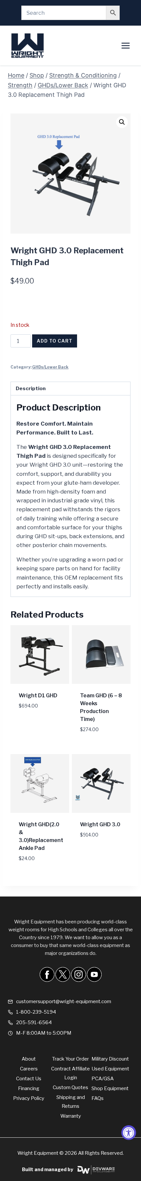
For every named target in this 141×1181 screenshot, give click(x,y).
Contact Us (28, 1079)
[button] (122, 122)
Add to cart (54, 341)
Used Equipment (110, 1069)
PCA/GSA (102, 1079)
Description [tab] (31, 388)
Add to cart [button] (35, 715)
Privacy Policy (28, 1098)
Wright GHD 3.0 (100, 824)
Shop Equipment (110, 1088)
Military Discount (110, 1059)
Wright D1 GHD (38, 695)
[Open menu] (125, 45)
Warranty (70, 1116)
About (29, 1059)
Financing (28, 1088)
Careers (29, 1069)
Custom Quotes (70, 1087)
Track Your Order (70, 1059)
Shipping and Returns (70, 1101)
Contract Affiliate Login (70, 1073)
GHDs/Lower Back (50, 367)
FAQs (97, 1098)
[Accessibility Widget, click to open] (128, 1132)
